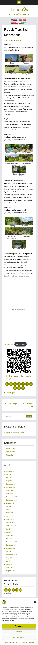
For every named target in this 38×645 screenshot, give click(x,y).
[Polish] (17, 23)
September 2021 (11, 545)
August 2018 (10, 571)
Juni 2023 (9, 510)
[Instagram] (23, 384)
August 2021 (10, 548)
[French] (17, 20)
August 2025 (10, 481)
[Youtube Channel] (20, 590)
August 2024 (10, 487)
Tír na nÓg (19, 9)
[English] (14, 20)
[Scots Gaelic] (25, 23)
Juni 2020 (9, 564)
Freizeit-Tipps (10, 393)
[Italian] (22, 20)
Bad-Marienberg (8, 344)
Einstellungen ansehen (19, 637)
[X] (31, 384)
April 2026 (9, 477)
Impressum (31, 642)
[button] (35, 602)
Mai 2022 (9, 535)
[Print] (23, 388)
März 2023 (10, 519)
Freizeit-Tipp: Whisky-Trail (15, 432)
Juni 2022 (9, 532)
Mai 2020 (9, 567)
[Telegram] (19, 384)
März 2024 (10, 493)
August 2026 (10, 471)
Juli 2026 (9, 474)
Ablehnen (19, 631)
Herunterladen (20, 344)
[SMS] (19, 388)
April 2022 (9, 538)
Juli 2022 (9, 529)
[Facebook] (7, 384)
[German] (12, 20)
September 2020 (11, 555)
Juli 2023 (9, 506)
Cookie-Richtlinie (9, 642)
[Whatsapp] (15, 384)
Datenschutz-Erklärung (21, 642)
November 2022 (11, 522)
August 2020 (10, 558)
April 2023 (9, 516)
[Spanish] (20, 20)
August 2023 (10, 503)
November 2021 (11, 542)
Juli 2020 (9, 561)
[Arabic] (22, 23)
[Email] (15, 388)
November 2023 (11, 497)
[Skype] (27, 384)
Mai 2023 (9, 513)
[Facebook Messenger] (11, 384)
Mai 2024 (9, 490)
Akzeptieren (19, 626)
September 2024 (11, 484)
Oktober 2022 (11, 526)
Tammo (18, 40)
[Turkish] (25, 20)
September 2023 (11, 500)
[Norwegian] (14, 23)
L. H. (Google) (12, 404)
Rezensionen (10, 452)
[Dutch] (12, 23)
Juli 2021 (9, 551)
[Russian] (20, 23)
